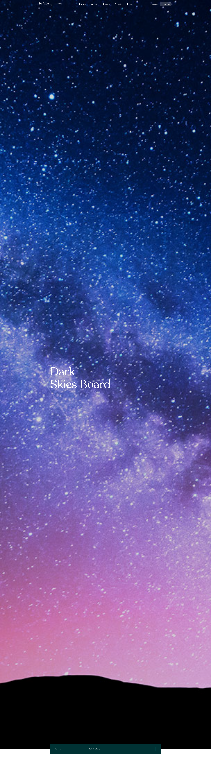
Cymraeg (155, 4)
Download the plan (148, 749)
